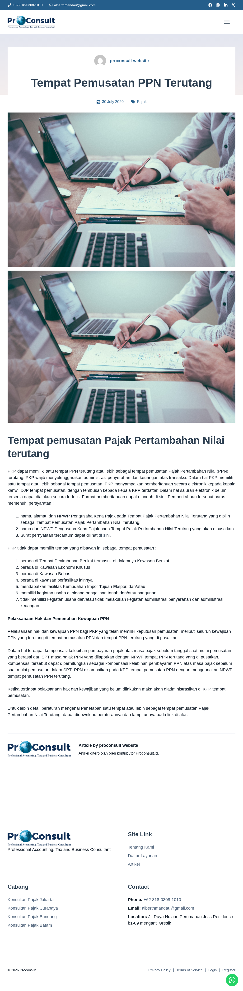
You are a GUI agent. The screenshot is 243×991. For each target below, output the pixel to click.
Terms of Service (189, 970)
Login (212, 970)
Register (228, 970)
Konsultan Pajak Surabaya (33, 908)
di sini (159, 496)
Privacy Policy (159, 970)
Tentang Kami (141, 847)
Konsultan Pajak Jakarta (31, 899)
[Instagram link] (218, 5)
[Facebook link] (210, 5)
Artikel (134, 864)
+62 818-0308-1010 (28, 5)
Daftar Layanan (142, 855)
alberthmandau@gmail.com (75, 5)
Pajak (142, 102)
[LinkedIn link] (226, 5)
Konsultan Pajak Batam (30, 925)
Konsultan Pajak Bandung (32, 916)
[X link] (233, 5)
